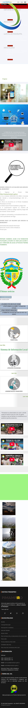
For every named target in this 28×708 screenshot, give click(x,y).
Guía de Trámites (5, 630)
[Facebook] (18, 2)
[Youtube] (22, 2)
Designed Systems (5, 705)
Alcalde (3, 622)
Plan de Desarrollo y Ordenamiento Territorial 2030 (14, 636)
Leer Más (2, 345)
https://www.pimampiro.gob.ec (9, 194)
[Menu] (25, 2)
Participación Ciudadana (7, 627)
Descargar (5, 99)
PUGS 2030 (3, 639)
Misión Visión (4, 633)
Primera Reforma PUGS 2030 (8, 642)
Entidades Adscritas (6, 644)
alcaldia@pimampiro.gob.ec (11, 665)
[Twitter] (20, 2)
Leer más (14, 373)
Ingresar (5, 79)
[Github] (23, 613)
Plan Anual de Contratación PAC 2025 (10, 647)
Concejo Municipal (5, 624)
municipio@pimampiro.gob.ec (12, 662)
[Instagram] (16, 613)
